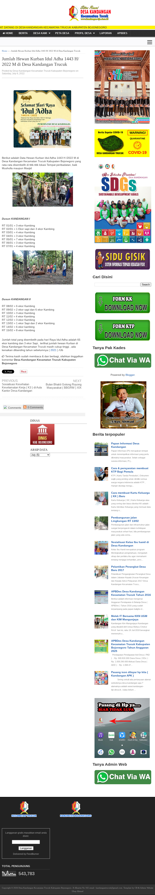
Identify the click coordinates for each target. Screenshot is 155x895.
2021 (53, 350)
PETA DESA (62, 33)
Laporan (106, 33)
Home (9, 33)
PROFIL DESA (83, 33)
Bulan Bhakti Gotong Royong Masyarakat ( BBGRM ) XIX (63, 386)
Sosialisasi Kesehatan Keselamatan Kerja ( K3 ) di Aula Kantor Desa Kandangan (22, 387)
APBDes (122, 33)
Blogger (130, 374)
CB (136, 888)
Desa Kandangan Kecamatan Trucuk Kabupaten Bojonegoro (45, 888)
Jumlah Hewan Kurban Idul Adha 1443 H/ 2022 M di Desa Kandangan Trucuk (40, 61)
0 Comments (35, 407)
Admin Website (146, 888)
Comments (14, 407)
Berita (23, 33)
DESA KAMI (40, 33)
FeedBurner (33, 854)
